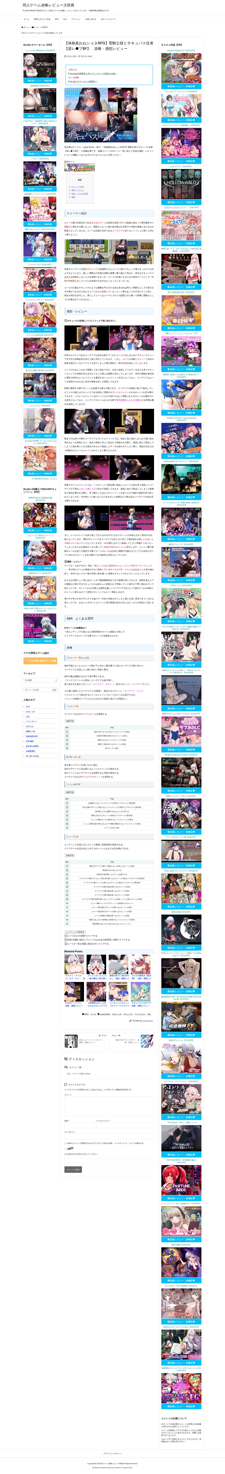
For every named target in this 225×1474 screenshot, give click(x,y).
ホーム (26, 27)
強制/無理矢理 (32, 736)
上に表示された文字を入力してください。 (81, 1154)
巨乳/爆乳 (30, 741)
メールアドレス (103, 1121)
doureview (148, 1020)
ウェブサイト (69, 1132)
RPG (46, 27)
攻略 (73, 197)
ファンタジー (140, 1014)
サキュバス (128, 1014)
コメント (68, 1094)
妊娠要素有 (30, 751)
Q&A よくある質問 (79, 193)
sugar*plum (105, 1014)
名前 (66, 1121)
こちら (51, 478)
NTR (28, 707)
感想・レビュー (77, 190)
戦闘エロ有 (30, 731)
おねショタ (116, 1014)
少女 (28, 716)
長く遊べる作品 (32, 756)
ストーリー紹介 (77, 187)
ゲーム (36, 27)
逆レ (149, 1014)
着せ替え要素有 (32, 746)
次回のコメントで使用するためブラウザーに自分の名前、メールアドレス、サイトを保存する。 (106, 1143)
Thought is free (127, 1468)
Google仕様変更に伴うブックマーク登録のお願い (93, 73)
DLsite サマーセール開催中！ (84, 81)
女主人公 (29, 726)
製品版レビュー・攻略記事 (40, 81)
